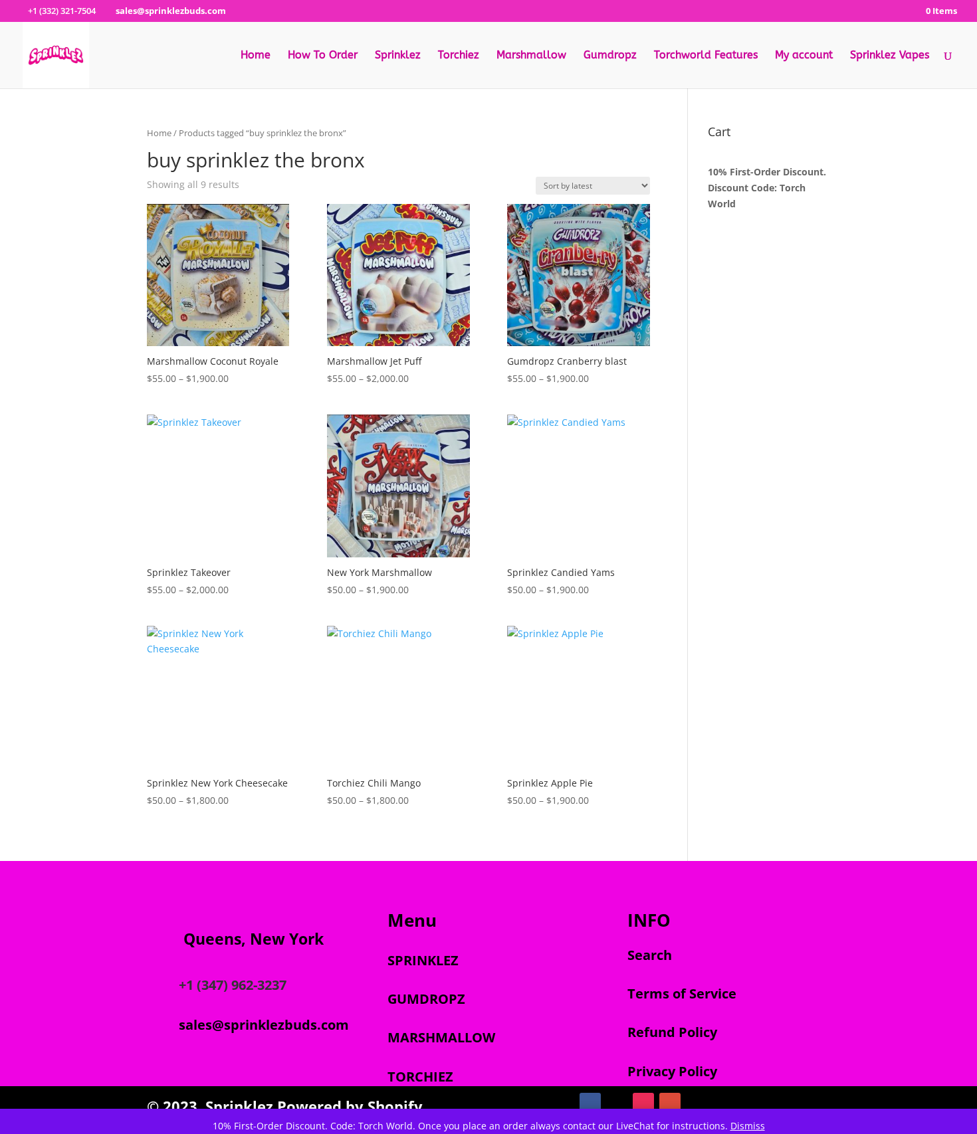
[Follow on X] (616, 1103)
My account (804, 55)
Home (256, 55)
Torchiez (458, 55)
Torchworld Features (706, 55)
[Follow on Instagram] (643, 1103)
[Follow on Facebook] (590, 1103)
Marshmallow (531, 55)
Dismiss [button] (747, 1125)
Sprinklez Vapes (889, 55)
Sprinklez (398, 55)
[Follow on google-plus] (670, 1103)
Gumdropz (610, 55)
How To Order (323, 55)
